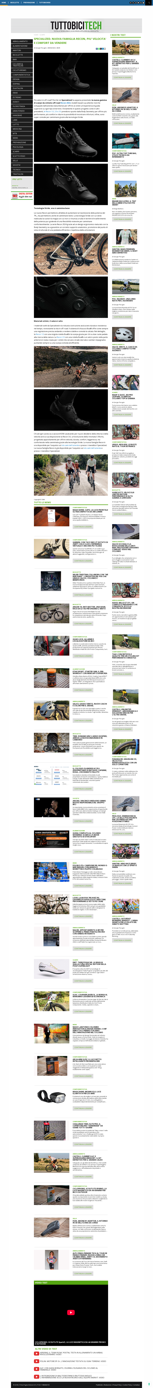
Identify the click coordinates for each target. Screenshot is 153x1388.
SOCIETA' (17, 165)
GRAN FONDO (19, 111)
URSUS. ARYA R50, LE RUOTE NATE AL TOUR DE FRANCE (124, 445)
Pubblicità (99, 1385)
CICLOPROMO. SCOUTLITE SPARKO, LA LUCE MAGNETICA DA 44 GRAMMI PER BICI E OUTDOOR (90, 1190)
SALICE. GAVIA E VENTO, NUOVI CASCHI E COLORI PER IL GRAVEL (90, 705)
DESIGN (16, 79)
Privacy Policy (117, 1385)
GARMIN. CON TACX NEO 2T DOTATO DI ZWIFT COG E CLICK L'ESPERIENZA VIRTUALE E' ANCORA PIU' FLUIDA (90, 544)
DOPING (16, 84)
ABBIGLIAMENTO (20, 41)
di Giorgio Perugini (40, 48)
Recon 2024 (65, 103)
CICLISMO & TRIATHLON (18, 65)
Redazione (107, 1385)
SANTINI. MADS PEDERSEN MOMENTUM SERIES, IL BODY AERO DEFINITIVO (124, 251)
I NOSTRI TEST (118, 34)
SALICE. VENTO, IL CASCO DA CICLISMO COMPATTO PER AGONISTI (124, 349)
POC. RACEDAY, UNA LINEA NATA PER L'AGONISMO (124, 300)
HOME (4, 2)
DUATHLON (18, 88)
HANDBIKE (17, 115)
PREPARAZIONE (29, 2)
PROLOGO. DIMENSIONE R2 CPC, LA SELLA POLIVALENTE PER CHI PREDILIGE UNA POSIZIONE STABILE (124, 819)
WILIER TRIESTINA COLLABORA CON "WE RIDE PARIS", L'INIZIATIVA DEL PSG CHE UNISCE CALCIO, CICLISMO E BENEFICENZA (90, 577)
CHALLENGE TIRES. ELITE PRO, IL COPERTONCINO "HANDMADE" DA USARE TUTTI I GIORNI (88, 1126)
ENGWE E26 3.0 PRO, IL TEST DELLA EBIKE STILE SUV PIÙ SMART (124, 203)
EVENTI (16, 102)
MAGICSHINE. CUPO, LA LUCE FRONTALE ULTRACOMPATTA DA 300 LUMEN (90, 511)
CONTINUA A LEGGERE (83, 527)
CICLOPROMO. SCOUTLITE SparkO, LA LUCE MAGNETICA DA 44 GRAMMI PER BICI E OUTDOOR (70, 1343)
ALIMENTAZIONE (20, 46)
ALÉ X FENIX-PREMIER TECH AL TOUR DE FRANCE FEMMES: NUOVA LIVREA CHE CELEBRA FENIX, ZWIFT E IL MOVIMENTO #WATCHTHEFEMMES (90, 1256)
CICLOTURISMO (19, 70)
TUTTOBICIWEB (44, 2)
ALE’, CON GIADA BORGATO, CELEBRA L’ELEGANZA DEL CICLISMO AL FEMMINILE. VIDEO (69, 1369)
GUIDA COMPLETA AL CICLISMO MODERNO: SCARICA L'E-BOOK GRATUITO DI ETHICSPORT (87, 835)
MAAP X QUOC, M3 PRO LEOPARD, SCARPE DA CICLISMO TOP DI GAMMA (123, 397)
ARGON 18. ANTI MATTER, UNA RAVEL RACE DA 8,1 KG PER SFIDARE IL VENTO (89, 608)
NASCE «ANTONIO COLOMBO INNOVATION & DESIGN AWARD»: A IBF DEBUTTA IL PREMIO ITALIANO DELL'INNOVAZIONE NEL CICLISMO (90, 1030)
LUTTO (16, 124)
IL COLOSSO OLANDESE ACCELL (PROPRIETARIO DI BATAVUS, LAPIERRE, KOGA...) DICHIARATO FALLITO (90, 770)
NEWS (15, 138)
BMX (15, 59)
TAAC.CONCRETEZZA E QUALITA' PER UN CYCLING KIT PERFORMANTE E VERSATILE (125, 656)
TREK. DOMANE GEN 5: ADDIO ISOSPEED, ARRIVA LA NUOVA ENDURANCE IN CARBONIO (90, 738)
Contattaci (136, 1385)
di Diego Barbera (117, 209)
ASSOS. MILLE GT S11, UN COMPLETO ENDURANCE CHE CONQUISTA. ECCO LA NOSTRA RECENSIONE (124, 605)
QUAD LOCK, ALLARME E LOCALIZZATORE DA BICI (83, 640)
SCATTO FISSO (19, 156)
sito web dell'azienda (70, 445)
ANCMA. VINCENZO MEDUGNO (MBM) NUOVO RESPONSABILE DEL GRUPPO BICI (89, 803)
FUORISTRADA (19, 106)
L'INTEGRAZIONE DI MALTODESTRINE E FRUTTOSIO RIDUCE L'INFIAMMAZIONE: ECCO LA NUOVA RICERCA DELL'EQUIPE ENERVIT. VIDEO (72, 1377)
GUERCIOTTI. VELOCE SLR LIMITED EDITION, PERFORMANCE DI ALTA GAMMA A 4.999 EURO (123, 495)
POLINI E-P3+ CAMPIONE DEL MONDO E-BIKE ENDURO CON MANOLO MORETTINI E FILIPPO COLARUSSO (90, 867)
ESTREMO (17, 97)
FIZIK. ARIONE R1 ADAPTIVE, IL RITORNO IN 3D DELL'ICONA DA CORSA (90, 1222)
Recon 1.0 (40, 334)
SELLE (15, 160)
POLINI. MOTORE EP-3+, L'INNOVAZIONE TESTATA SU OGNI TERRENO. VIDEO (73, 1361)
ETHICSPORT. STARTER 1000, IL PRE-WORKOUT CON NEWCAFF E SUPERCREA (90, 672)
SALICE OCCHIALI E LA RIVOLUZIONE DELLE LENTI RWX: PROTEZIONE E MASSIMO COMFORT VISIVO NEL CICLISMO (125, 547)
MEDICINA (17, 129)
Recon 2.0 (61, 337)
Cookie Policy (127, 1385)
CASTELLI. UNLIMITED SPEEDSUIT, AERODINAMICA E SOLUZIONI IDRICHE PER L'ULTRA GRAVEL (125, 712)
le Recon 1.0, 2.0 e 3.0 (52, 111)
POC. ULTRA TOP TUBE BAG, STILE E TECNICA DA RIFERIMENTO (124, 155)
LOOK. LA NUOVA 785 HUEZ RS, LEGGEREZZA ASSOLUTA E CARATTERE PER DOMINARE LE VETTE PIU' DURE (89, 900)
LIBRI (15, 120)
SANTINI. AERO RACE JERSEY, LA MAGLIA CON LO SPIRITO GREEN (124, 865)
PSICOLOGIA (18, 147)
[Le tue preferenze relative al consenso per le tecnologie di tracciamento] (149, 1384)
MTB (15, 133)
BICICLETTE (14, 2)
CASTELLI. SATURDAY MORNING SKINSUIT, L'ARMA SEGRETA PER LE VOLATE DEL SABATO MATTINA (125, 921)
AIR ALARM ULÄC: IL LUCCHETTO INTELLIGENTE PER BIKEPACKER (87, 1060)
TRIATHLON (18, 174)
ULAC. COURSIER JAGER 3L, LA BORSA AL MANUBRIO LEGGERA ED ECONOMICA (90, 995)
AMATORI (17, 50)
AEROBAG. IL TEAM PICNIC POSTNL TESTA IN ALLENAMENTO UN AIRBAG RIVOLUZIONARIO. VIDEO (71, 1353)
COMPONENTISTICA (21, 75)
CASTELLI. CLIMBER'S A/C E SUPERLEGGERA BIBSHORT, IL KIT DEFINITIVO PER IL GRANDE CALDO (88, 1158)
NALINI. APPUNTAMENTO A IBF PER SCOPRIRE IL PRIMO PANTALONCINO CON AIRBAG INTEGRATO (89, 932)
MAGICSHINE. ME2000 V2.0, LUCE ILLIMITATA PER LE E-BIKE (87, 1092)
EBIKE (15, 93)
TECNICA (16, 169)
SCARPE (16, 151)
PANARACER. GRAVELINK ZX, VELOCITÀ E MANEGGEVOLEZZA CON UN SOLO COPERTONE (124, 762)
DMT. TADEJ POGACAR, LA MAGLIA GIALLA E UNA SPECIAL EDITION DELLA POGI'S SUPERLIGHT (89, 964)
